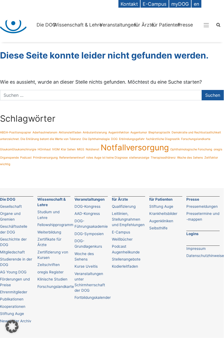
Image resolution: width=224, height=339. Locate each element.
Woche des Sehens (190, 157)
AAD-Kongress (87, 213)
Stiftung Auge (12, 313)
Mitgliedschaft (12, 252)
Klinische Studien (52, 279)
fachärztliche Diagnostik (163, 139)
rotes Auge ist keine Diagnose (107, 157)
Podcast (26, 157)
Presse (185, 25)
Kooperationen (12, 306)
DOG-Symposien (89, 234)
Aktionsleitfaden (70, 132)
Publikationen (11, 299)
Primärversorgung (45, 157)
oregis (218, 149)
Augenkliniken (161, 221)
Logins (192, 234)
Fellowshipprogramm (55, 225)
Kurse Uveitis (86, 266)
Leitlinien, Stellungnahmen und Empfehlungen (128, 219)
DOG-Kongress (87, 206)
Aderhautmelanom (44, 132)
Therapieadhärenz (163, 157)
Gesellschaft (11, 206)
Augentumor (138, 132)
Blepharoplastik (159, 132)
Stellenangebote (126, 259)
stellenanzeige (139, 157)
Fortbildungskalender (92, 297)
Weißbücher (122, 239)
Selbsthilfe (158, 228)
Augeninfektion (118, 132)
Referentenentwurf (72, 157)
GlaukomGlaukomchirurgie (18, 149)
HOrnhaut (44, 149)
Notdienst (92, 149)
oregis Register (50, 272)
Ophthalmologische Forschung (191, 149)
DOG (114, 139)
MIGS (80, 149)
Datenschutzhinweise (205, 255)
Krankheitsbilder (163, 213)
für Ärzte (144, 25)
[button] (12, 326)
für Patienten (165, 25)
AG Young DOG (13, 272)
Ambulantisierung (95, 132)
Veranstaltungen (118, 25)
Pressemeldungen (202, 206)
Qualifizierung (124, 206)
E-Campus (121, 232)
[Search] (218, 24)
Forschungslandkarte (195, 139)
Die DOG (46, 25)
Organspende (9, 157)
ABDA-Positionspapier (15, 132)
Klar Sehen (68, 149)
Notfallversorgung (135, 147)
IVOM (55, 149)
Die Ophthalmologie (96, 139)
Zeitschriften (48, 264)
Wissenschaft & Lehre (77, 25)
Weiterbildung (49, 232)
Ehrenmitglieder (13, 292)
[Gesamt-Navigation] (206, 25)
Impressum (196, 248)
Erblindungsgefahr (132, 139)
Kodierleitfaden (125, 266)
